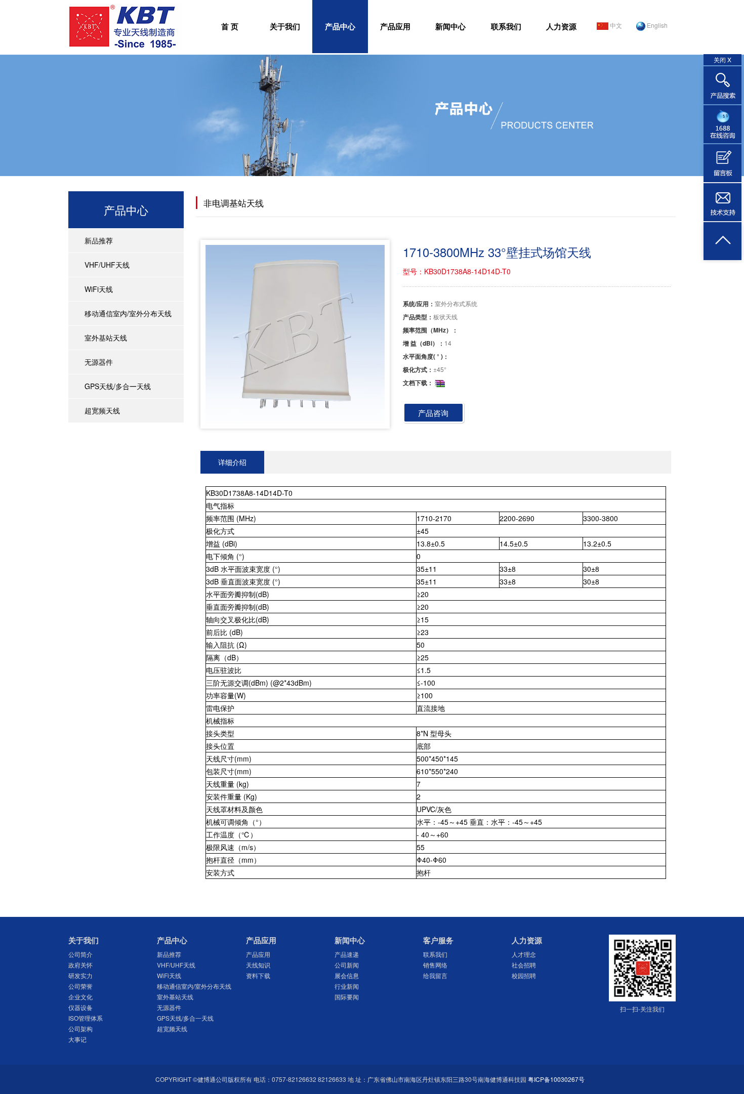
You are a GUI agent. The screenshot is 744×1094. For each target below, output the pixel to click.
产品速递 (347, 954)
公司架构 (80, 1028)
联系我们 (506, 26)
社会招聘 (524, 964)
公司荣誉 (80, 986)
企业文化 (80, 996)
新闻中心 (450, 26)
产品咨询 (433, 412)
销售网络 (435, 964)
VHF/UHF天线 (107, 265)
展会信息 (347, 975)
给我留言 (435, 975)
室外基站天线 (106, 337)
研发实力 (80, 975)
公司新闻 (347, 964)
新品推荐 (99, 240)
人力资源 (561, 26)
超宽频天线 (102, 410)
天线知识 (258, 964)
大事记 (77, 1039)
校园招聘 (524, 975)
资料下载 (258, 975)
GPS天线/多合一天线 (118, 386)
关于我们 (285, 26)
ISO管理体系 (85, 1018)
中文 (615, 25)
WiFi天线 (99, 289)
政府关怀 (80, 964)
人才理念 (524, 954)
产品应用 (395, 26)
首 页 (229, 26)
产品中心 (340, 26)
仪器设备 (80, 1007)
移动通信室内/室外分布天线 (128, 313)
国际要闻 (347, 996)
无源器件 (99, 362)
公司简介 (80, 954)
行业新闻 (347, 986)
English (656, 25)
